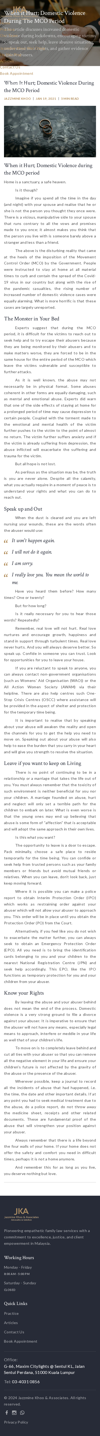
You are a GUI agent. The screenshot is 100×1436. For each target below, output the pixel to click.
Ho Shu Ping (11, 54)
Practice (7, 29)
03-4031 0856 (16, 84)
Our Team (9, 35)
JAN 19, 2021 (46, 98)
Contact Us (10, 67)
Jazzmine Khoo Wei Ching (22, 48)
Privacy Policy (16, 1422)
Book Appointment (17, 73)
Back (4, 42)
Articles (7, 61)
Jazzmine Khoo (17, 98)
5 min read (70, 98)
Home (5, 23)
